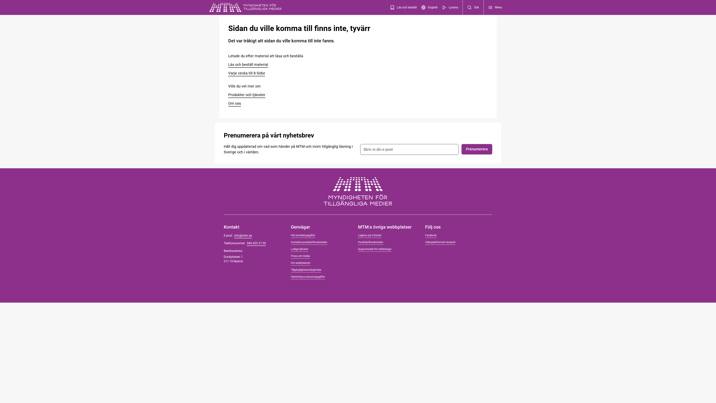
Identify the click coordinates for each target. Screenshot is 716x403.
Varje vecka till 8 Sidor (246, 73)
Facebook (430, 235)
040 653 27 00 (256, 243)
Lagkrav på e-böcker (369, 235)
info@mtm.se (243, 235)
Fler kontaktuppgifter (303, 235)
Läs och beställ (407, 7)
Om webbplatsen (300, 262)
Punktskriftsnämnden (370, 242)
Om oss (234, 103)
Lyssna (453, 7)
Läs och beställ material (248, 64)
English (433, 7)
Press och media (300, 255)
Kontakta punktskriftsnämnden (309, 242)
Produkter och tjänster (246, 95)
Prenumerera (477, 149)
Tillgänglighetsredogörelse (306, 269)
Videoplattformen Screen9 (440, 242)
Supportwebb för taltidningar (375, 249)
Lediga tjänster (299, 249)
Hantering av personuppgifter (308, 276)
